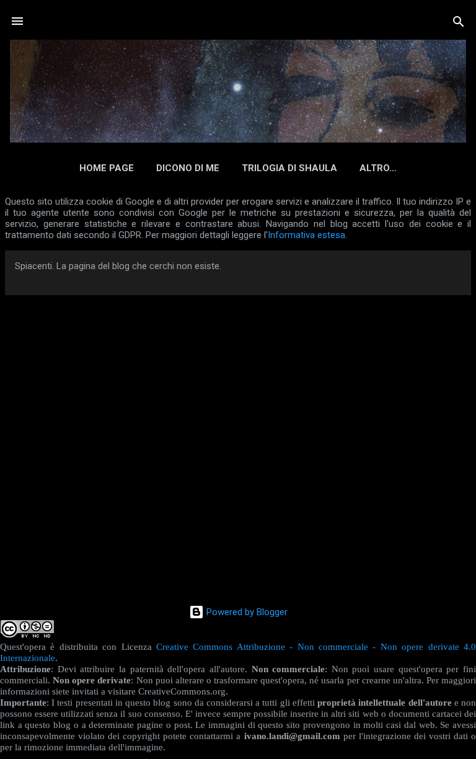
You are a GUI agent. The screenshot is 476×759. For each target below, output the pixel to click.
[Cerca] (458, 22)
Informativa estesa (306, 235)
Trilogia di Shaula (289, 168)
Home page (106, 168)
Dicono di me (187, 168)
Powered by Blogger (246, 612)
